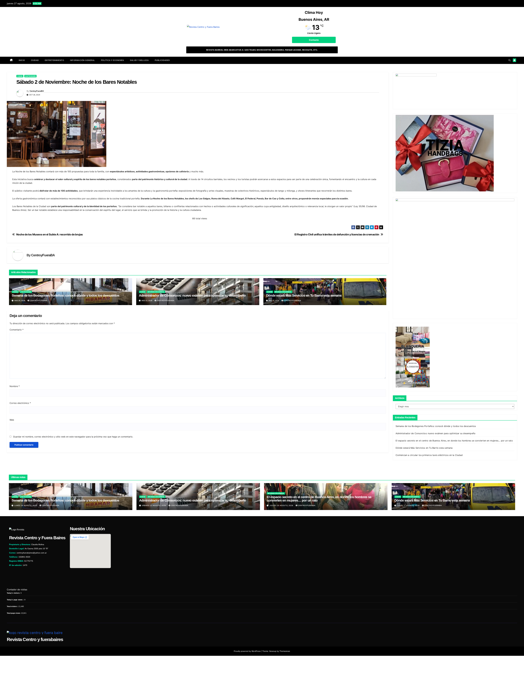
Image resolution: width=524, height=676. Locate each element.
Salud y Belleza (139, 60)
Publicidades (162, 60)
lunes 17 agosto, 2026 (408, 505)
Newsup (272, 651)
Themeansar (284, 651)
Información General (82, 60)
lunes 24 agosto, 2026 (26, 505)
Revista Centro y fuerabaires (35, 639)
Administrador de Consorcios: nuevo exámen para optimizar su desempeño (192, 295)
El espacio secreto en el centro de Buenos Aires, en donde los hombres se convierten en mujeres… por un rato (454, 440)
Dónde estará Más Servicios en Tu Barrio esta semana (303, 295)
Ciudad (35, 60)
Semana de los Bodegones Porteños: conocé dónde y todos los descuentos (65, 295)
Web (12, 419)
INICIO (22, 60)
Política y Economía (112, 60)
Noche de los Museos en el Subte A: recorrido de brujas (49, 234)
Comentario (16, 329)
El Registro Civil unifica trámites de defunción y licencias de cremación (336, 234)
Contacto (314, 40)
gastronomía (30, 76)
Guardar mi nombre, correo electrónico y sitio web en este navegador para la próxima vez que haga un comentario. (73, 436)
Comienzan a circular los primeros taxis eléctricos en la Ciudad (429, 455)
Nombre (15, 386)
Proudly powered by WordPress (247, 651)
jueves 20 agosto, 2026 (281, 505)
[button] (509, 60)
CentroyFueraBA (37, 91)
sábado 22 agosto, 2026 (154, 505)
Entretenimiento (54, 60)
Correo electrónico (20, 403)
